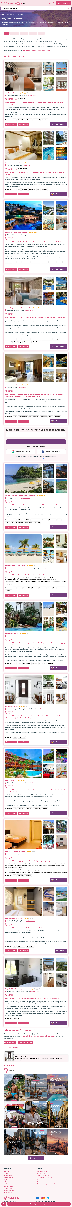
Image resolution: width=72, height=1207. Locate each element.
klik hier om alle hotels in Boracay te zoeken (37, 50)
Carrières (40, 1182)
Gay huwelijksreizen (10, 1180)
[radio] (21, 93)
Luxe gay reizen (9, 1186)
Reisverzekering (9, 1190)
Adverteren (41, 1173)
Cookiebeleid (8, 1184)
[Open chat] (54, 3)
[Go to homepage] (10, 3)
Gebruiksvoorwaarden (11, 1182)
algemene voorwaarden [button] (31, 458)
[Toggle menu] (2, 3)
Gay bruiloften (8, 1177)
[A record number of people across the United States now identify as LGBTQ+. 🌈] (14, 1114)
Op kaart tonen (32, 95)
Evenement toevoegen (44, 1177)
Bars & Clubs (24, 33)
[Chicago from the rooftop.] (36, 1142)
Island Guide (33, 33)
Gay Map (41, 33)
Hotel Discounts (14, 33)
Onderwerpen (8, 1192)
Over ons (6, 1171)
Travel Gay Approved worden (46, 1184)
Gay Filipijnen (10, 14)
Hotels (6, 33)
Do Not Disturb (8, 1188)
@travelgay (12, 1070)
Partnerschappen (42, 1171)
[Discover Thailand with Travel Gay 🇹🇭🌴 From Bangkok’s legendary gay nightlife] (14, 1087)
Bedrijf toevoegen (43, 1175)
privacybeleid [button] (43, 458)
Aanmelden (36, 442)
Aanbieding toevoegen (44, 1180)
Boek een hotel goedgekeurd (39, 1204)
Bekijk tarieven (60, 124)
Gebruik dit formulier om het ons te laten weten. (39, 1036)
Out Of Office (8, 1175)
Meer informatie (23, 124)
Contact (6, 1173)
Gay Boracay (21, 14)
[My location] (3, 1204)
